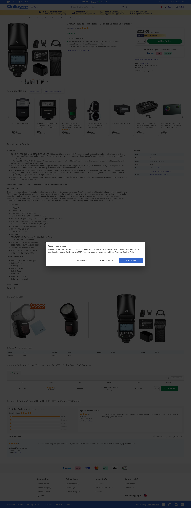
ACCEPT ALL (131, 260)
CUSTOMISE (105, 260)
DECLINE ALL (82, 260)
